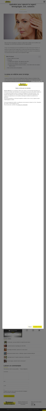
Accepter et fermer (37, 326)
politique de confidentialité (22, 104)
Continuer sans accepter (36, 81)
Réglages (30, 326)
